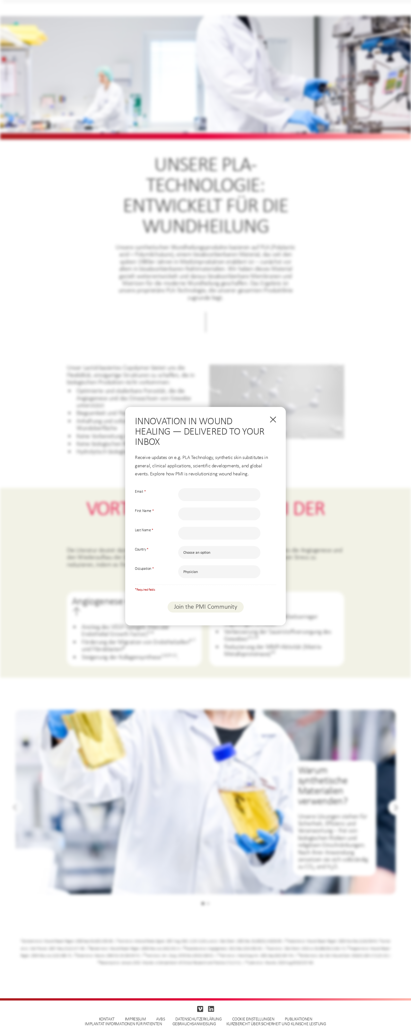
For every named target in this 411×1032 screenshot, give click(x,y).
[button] (396, 807)
